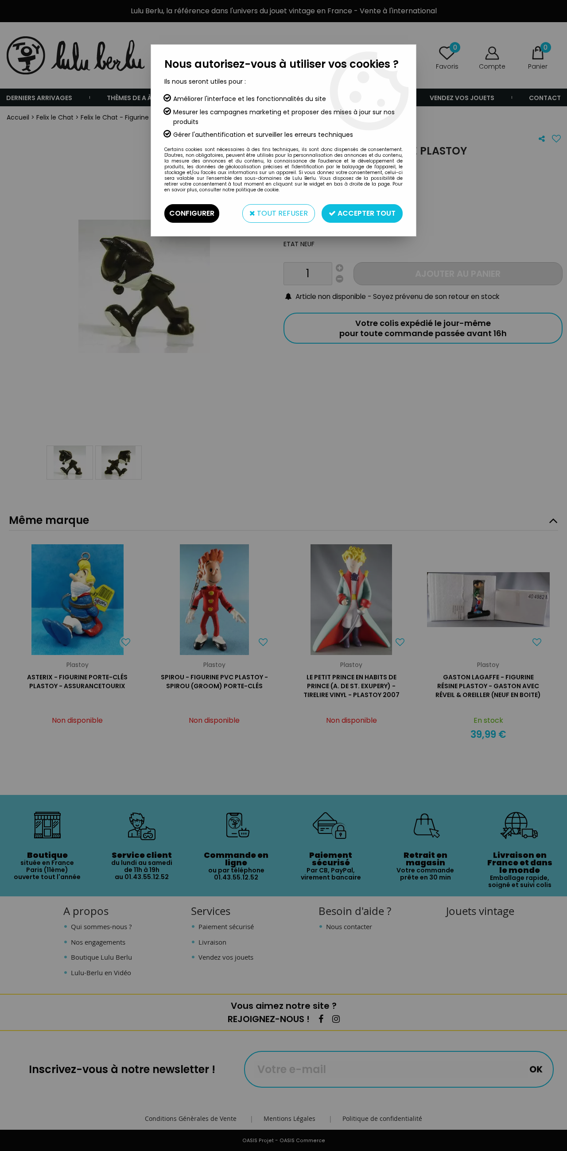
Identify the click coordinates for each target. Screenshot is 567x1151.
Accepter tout (366, 213)
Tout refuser (281, 213)
